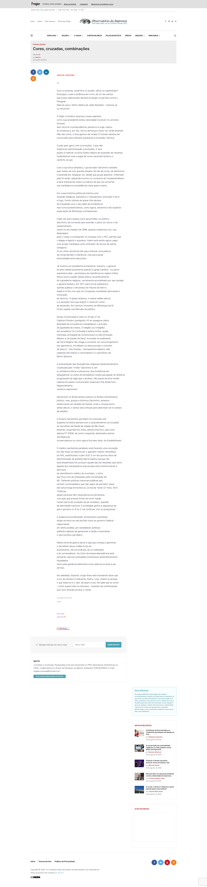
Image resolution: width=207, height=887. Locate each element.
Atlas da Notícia (70, 4)
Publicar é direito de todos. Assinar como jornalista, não (157, 762)
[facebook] (165, 21)
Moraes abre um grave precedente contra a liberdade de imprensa (160, 775)
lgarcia (38, 57)
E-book (77, 36)
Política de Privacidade (65, 861)
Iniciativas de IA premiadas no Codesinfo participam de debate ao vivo (160, 732)
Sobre (39, 21)
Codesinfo (84, 4)
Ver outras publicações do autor (49, 676)
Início (33, 21)
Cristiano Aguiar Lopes (157, 778)
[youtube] (172, 21)
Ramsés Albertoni (155, 752)
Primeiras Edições (39, 44)
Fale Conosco (50, 21)
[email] (33, 78)
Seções (65, 36)
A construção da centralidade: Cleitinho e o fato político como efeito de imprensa (158, 747)
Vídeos (128, 36)
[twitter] (169, 21)
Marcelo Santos (154, 765)
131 (39, 54)
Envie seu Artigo (64, 21)
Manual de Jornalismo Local (102, 4)
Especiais (51, 36)
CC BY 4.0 (59, 873)
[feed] (175, 21)
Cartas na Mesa (94, 36)
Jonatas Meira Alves (156, 791)
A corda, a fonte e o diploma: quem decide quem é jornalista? (160, 788)
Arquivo (139, 36)
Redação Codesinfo (155, 737)
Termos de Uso (44, 861)
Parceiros (153, 36)
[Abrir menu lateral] (32, 35)
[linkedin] (46, 72)
